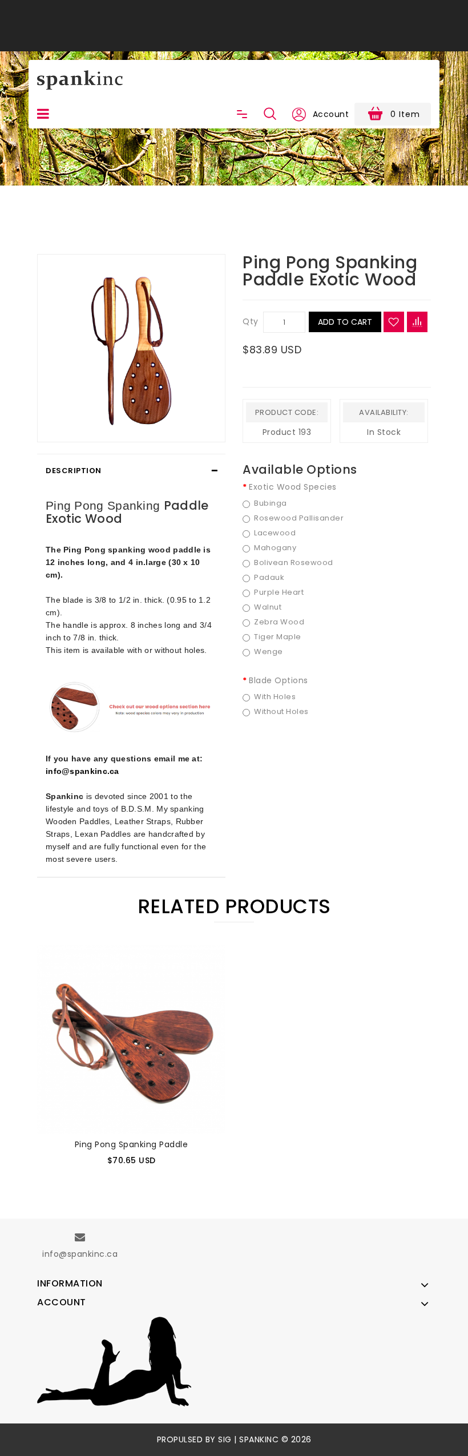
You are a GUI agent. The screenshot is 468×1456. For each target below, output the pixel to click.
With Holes (275, 697)
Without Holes (281, 712)
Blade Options (278, 680)
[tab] (131, 470)
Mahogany (275, 548)
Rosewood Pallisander (299, 518)
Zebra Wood (279, 622)
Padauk (269, 577)
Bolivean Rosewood (293, 563)
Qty (251, 321)
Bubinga (270, 503)
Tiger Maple (277, 637)
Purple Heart (279, 592)
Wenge (268, 652)
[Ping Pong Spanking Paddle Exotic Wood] (131, 348)
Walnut (267, 607)
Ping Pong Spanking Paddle (131, 1144)
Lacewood (275, 533)
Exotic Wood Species (293, 487)
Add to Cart (345, 322)
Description (74, 470)
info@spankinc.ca (82, 771)
